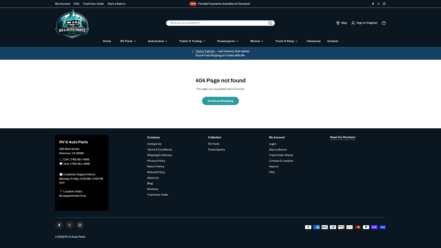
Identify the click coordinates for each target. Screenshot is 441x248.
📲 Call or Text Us (203, 51)
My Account (62, 3)
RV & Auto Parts (75, 236)
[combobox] (220, 23)
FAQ (76, 3)
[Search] (270, 23)
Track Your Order (93, 3)
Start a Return (116, 3)
